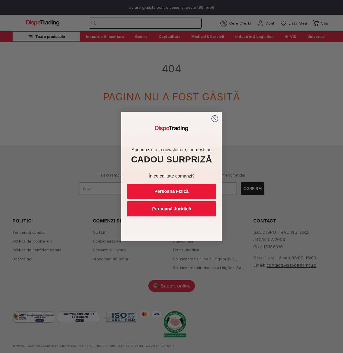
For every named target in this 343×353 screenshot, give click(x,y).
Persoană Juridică (171, 208)
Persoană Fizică (171, 191)
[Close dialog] (215, 118)
